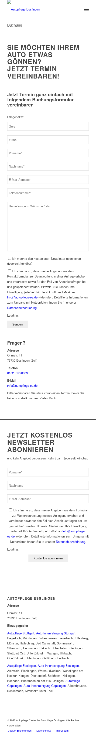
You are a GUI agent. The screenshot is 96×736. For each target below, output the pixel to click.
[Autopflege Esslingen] (39, 9)
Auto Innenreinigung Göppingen (45, 685)
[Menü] (86, 9)
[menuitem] (86, 9)
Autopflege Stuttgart (20, 633)
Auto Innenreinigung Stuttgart (55, 633)
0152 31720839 (17, 373)
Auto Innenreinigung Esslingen (58, 665)
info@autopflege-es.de (22, 297)
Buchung (14, 25)
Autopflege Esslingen (31, 598)
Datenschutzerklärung (22, 307)
